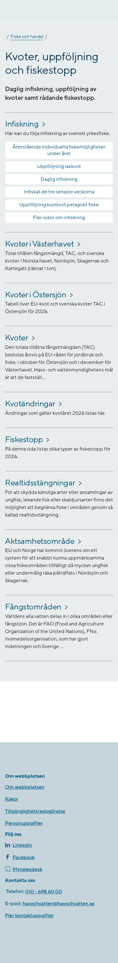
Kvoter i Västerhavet (39, 244)
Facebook (24, 857)
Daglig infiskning (59, 179)
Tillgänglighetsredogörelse (35, 811)
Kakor (11, 799)
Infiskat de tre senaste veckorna (59, 192)
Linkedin (22, 845)
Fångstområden (33, 607)
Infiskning (21, 124)
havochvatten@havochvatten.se (58, 904)
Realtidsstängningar (40, 483)
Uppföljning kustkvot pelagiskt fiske (59, 205)
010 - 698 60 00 (43, 892)
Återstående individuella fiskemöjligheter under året (59, 150)
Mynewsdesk (27, 869)
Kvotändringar (30, 403)
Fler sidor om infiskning (59, 217)
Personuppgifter (24, 823)
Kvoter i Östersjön (35, 294)
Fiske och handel (27, 37)
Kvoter (16, 338)
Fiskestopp (23, 439)
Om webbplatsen (24, 787)
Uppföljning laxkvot (59, 166)
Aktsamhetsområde (39, 541)
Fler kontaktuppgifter (29, 915)
